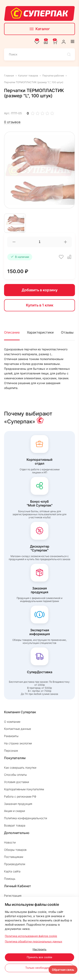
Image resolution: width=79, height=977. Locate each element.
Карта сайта (12, 871)
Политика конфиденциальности (25, 818)
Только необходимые (39, 967)
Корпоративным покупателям (24, 789)
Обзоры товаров (15, 849)
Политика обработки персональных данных (33, 941)
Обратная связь (63, 969)
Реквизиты (11, 736)
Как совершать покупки (20, 767)
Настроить (39, 949)
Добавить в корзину (40, 290)
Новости (10, 842)
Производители (14, 864)
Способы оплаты (15, 774)
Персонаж (11, 750)
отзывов (12, 122)
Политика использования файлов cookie (31, 936)
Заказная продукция (18, 803)
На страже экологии (18, 743)
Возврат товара (14, 825)
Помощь (9, 878)
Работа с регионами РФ (20, 796)
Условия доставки (16, 782)
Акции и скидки (14, 811)
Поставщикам (13, 856)
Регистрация (12, 895)
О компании (12, 721)
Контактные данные (17, 728)
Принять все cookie (39, 957)
